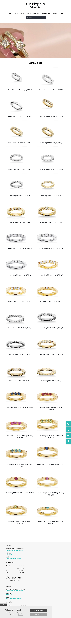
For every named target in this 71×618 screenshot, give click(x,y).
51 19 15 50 (9, 594)
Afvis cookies (38, 614)
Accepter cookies (38, 610)
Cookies (3, 605)
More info (20, 615)
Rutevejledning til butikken (14, 550)
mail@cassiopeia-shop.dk (13, 558)
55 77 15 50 (9, 554)
